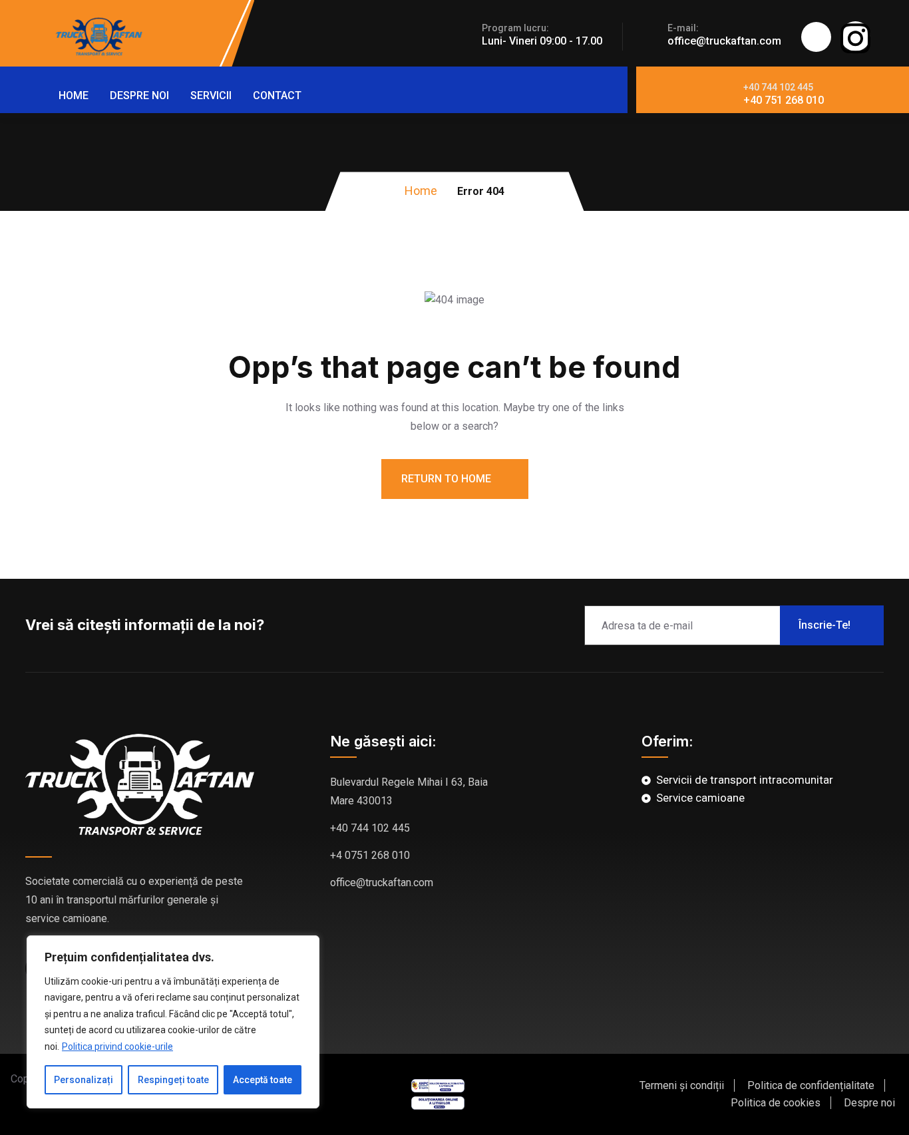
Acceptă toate (262, 1079)
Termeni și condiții (681, 1085)
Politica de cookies (775, 1102)
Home (74, 95)
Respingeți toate (173, 1079)
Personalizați (83, 1079)
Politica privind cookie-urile (117, 1046)
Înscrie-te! (824, 625)
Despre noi (139, 95)
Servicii (211, 95)
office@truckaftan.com (724, 41)
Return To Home (447, 478)
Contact (277, 95)
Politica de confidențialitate (810, 1085)
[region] (173, 1022)
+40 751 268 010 (783, 100)
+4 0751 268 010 (370, 855)
